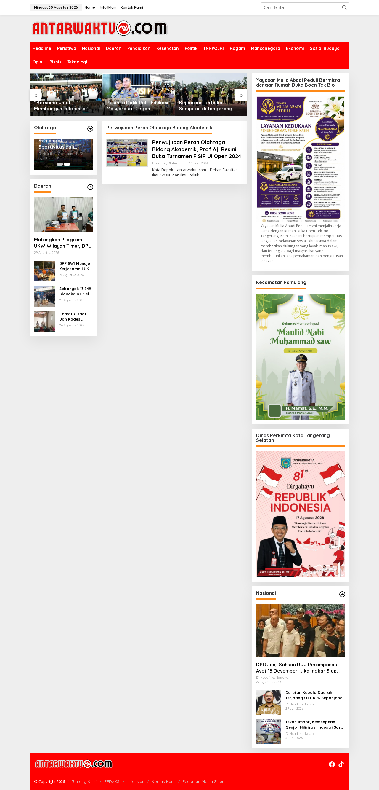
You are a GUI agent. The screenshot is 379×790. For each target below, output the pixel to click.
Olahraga (175, 163)
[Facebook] (332, 764)
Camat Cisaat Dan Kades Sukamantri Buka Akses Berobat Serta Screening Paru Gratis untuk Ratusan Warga (76, 316)
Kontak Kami (164, 781)
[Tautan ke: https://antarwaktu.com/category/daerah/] (90, 187)
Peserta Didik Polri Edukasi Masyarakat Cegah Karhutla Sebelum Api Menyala (137, 106)
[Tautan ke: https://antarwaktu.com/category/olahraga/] (90, 128)
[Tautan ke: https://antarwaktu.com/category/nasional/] (342, 594)
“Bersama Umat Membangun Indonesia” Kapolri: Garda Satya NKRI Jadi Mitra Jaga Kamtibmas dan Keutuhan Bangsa (65, 106)
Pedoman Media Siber (203, 781)
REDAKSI (112, 781)
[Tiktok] (341, 764)
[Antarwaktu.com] (100, 28)
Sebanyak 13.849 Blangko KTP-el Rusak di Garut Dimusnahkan (75, 291)
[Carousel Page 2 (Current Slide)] (67, 164)
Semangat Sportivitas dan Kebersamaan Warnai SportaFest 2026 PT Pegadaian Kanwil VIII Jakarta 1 (60, 144)
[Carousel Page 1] (60, 164)
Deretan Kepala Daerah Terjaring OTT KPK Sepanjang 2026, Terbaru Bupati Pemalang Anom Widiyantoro (314, 695)
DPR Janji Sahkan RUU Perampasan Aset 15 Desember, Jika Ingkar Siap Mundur (296, 668)
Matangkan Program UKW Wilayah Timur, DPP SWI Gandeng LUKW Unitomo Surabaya (62, 243)
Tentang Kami (84, 781)
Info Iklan (135, 781)
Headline (159, 163)
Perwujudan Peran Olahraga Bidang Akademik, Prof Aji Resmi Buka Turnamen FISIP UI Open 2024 (196, 149)
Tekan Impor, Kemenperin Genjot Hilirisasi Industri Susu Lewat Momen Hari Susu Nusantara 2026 (314, 724)
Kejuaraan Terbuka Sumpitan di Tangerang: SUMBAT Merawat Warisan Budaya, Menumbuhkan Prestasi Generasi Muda (209, 106)
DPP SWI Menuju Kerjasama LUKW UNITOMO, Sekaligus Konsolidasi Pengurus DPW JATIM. (75, 266)
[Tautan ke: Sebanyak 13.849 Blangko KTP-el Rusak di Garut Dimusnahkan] (44, 296)
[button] (344, 7)
